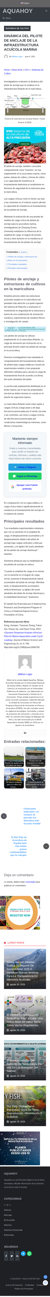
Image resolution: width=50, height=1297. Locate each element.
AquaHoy (18, 11)
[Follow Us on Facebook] (6, 1256)
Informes (8, 1225)
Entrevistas (9, 1235)
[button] (46, 11)
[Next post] (46, 846)
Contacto (40, 1285)
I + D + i (7, 1205)
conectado (30, 882)
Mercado (8, 1215)
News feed (17, 70)
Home (7, 70)
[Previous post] (4, 816)
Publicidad (29, 1285)
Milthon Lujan (17, 57)
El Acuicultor (9, 1220)
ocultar (23, 252)
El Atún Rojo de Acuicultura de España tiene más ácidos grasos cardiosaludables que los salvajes (18, 846)
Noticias (7, 1210)
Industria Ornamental (13, 1230)
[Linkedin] (25, 733)
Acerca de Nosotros (14, 1285)
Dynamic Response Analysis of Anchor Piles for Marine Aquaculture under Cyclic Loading (23, 636)
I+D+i (26, 70)
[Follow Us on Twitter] (12, 1256)
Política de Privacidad (24, 1289)
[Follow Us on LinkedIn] (17, 1256)
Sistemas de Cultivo (17, 28)
